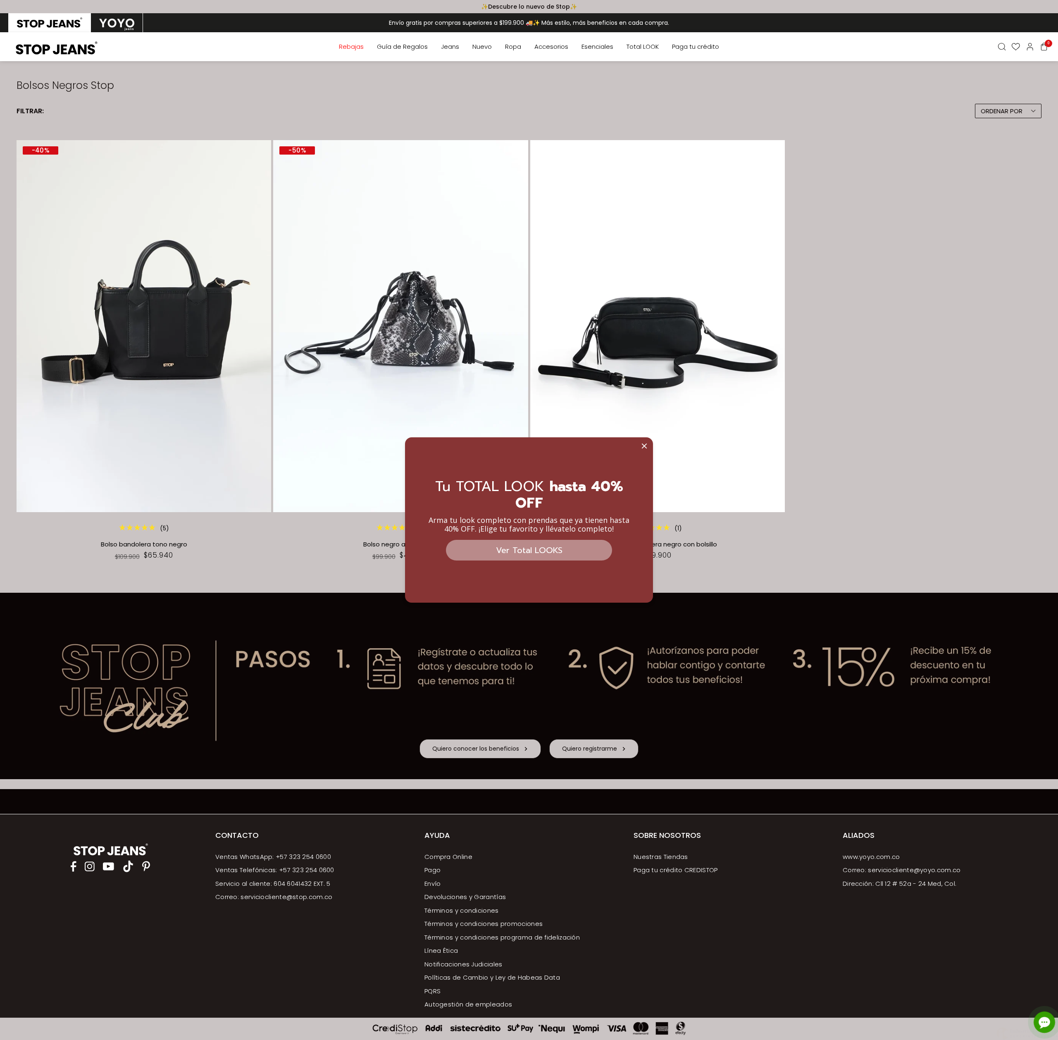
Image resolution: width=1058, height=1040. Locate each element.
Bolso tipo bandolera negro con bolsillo (657, 544)
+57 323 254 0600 (306, 870)
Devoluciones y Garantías (465, 896)
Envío (432, 883)
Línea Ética (441, 950)
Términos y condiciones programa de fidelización (502, 937)
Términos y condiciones (461, 910)
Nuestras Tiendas (661, 856)
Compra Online (448, 856)
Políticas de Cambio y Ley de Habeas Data (492, 977)
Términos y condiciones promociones (483, 923)
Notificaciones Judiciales (463, 964)
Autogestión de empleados (468, 1004)
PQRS (432, 991)
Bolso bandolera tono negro (144, 544)
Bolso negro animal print (400, 544)
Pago (432, 870)
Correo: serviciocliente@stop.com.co (274, 896)
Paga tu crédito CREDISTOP (676, 870)
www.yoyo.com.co (871, 856)
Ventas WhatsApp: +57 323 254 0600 (273, 856)
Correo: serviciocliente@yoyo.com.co (902, 870)
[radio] (49, 22)
